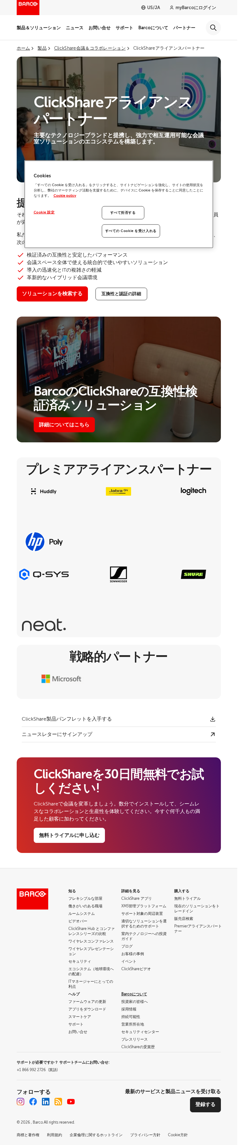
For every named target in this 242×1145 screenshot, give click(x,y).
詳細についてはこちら (64, 425)
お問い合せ (100, 27)
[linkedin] (45, 1101)
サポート (124, 27)
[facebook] (33, 1101)
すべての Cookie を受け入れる (131, 231)
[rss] (58, 1101)
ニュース (75, 27)
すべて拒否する (123, 213)
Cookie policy (65, 196)
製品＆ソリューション (39, 27)
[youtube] (71, 1101)
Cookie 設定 (44, 212)
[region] (118, 204)
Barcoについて (153, 27)
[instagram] (20, 1101)
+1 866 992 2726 (37, 1070)
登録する (205, 1104)
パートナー (184, 27)
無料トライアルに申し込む (69, 835)
